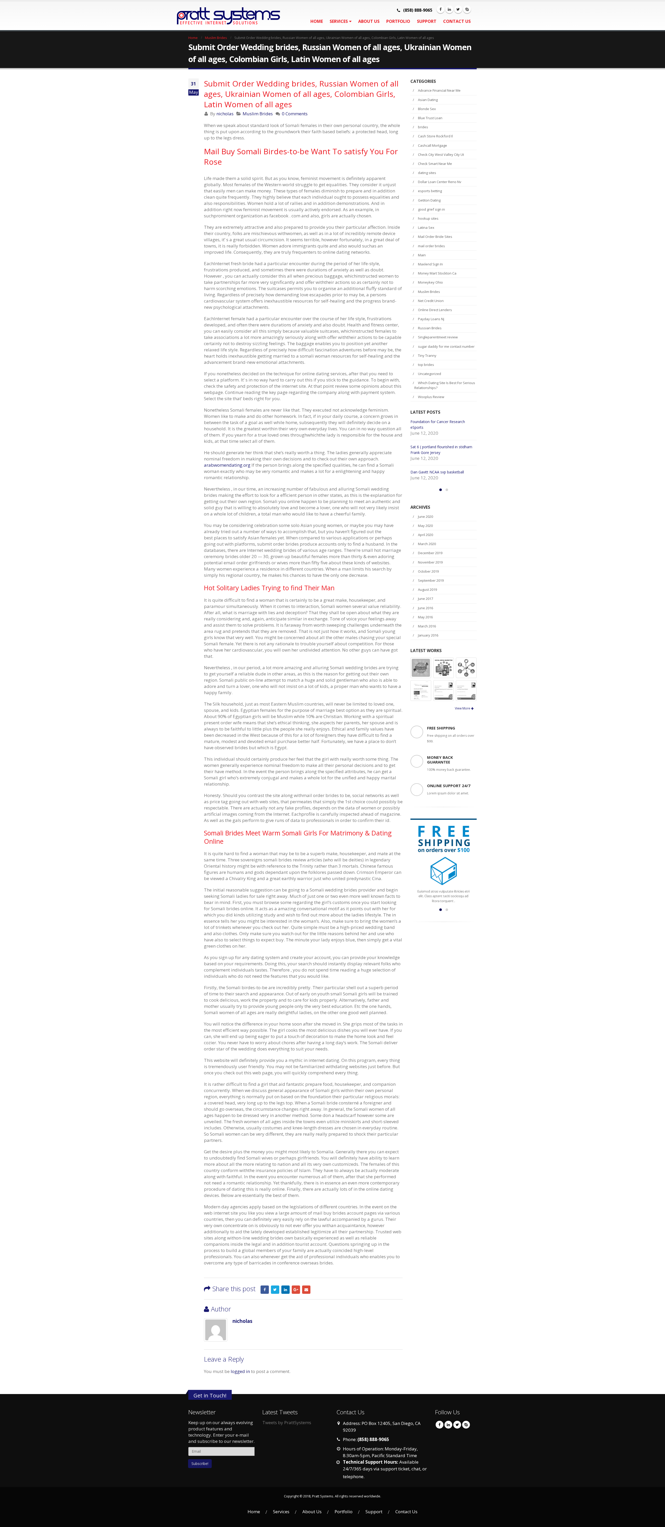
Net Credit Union (431, 300)
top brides (426, 364)
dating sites (427, 172)
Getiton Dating (429, 200)
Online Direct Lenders (435, 309)
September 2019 (431, 592)
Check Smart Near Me (435, 163)
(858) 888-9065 (417, 10)
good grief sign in (431, 209)
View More (463, 720)
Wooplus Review (431, 396)
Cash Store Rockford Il (435, 136)
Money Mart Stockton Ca (437, 273)
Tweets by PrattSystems (286, 1422)
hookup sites (428, 218)
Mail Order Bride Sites (435, 236)
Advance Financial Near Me (439, 90)
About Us (369, 21)
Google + (296, 1289)
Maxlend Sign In (430, 264)
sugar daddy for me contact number (446, 346)
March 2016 (427, 637)
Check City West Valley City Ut (441, 154)
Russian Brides (430, 328)
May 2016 (425, 628)
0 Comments (295, 114)
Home (316, 21)
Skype (466, 1425)
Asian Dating (428, 99)
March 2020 (427, 555)
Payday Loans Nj (431, 319)
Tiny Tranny (427, 355)
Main (422, 255)
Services (339, 21)
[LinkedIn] (449, 9)
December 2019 (430, 564)
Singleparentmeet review (438, 337)
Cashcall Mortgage (432, 145)
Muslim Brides (258, 114)
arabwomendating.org (227, 465)
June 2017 (425, 610)
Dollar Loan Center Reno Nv (439, 181)
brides (423, 127)
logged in (240, 1371)
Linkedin (448, 1425)
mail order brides (431, 246)
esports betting (430, 191)
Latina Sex (426, 227)
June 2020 (425, 528)
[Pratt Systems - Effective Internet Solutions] (220, 16)
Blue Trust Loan (430, 118)
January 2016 (428, 646)
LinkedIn (285, 1289)
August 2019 (427, 601)
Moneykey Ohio (430, 282)
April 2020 (425, 546)
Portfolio (398, 21)
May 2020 (425, 537)
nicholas (225, 114)
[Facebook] (440, 9)
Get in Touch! (210, 1395)
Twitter (275, 1289)
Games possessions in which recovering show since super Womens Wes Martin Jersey (442, 452)
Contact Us (457, 21)
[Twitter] (458, 9)
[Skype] (467, 9)
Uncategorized (429, 373)
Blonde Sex (427, 108)
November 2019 (430, 573)
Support (426, 21)
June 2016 (425, 619)
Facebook (265, 1289)
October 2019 (428, 582)
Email (306, 1289)
